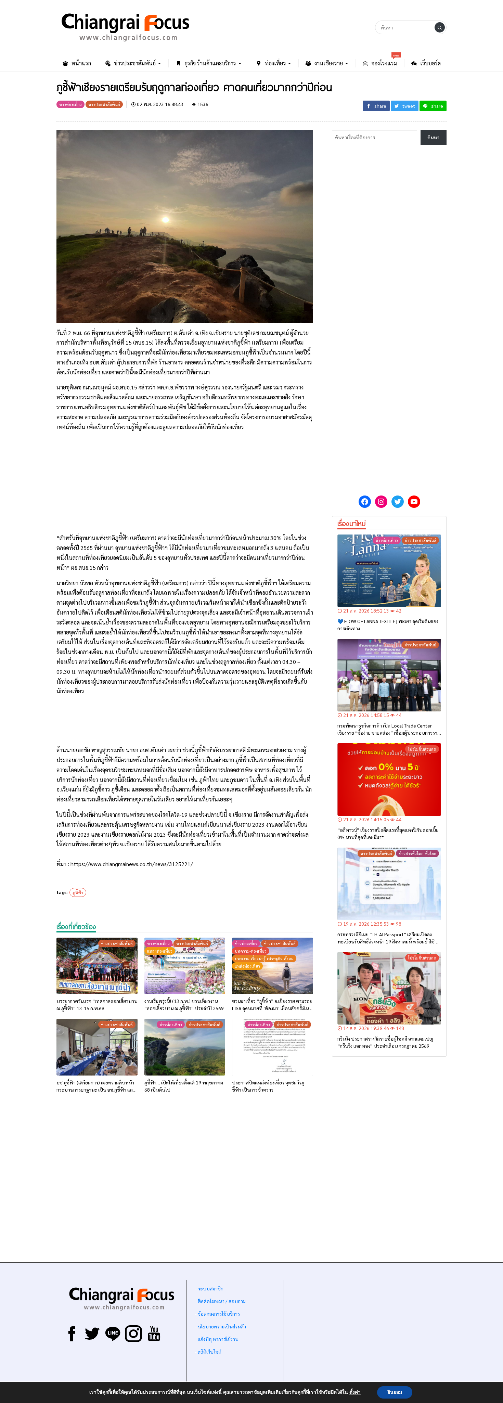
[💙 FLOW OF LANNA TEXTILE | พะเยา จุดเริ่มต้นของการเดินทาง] (389, 571)
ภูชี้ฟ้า (78, 892)
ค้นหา (433, 137)
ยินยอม (394, 1392)
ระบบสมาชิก (210, 1288)
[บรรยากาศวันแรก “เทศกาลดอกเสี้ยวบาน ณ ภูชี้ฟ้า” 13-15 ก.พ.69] (97, 966)
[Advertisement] (184, 485)
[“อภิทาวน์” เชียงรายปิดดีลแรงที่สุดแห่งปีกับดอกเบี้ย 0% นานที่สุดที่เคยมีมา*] (389, 779)
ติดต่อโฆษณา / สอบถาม (222, 1301)
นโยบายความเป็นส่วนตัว (222, 1326)
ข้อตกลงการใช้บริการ (219, 1314)
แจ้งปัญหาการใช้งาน (217, 1339)
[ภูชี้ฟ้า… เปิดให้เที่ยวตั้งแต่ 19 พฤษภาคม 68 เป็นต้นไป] (184, 1047)
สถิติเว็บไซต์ (209, 1352)
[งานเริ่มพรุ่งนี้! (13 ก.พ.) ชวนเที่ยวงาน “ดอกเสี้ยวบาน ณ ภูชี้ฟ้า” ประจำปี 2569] (184, 966)
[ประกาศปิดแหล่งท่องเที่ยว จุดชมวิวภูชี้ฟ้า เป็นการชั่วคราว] (272, 1047)
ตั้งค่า (355, 1392)
